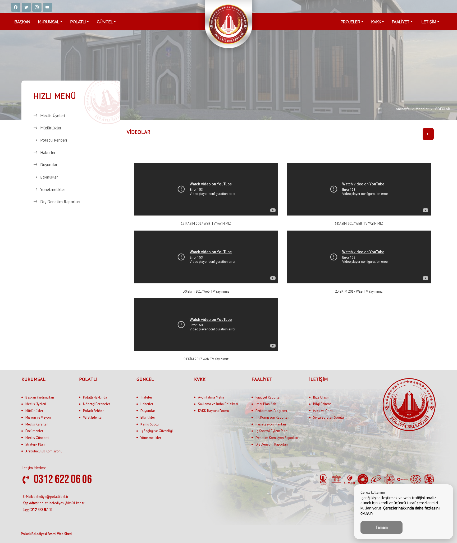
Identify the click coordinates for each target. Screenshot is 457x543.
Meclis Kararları (36, 424)
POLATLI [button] (78, 22)
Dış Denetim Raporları (60, 201)
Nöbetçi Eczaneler (96, 404)
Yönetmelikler (52, 189)
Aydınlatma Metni (211, 397)
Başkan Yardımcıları (39, 397)
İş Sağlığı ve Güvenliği (156, 431)
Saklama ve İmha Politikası (218, 404)
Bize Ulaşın (321, 397)
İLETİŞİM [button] (428, 22)
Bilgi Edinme (322, 404)
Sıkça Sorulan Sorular (329, 417)
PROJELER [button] (350, 22)
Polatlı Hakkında (95, 397)
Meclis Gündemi (37, 438)
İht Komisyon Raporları (272, 417)
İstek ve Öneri (323, 411)
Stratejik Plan (35, 444)
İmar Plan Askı (266, 404)
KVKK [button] (376, 22)
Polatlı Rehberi (53, 140)
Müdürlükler (50, 127)
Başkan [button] (22, 22)
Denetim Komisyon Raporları (276, 438)
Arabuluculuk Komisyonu (43, 451)
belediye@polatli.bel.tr (45, 496)
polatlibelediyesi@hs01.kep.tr (53, 503)
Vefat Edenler (93, 417)
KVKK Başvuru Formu (213, 411)
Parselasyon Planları (270, 424)
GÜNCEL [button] (105, 22)
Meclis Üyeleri (52, 115)
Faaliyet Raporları (268, 397)
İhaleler (146, 397)
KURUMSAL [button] (48, 22)
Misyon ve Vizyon (38, 417)
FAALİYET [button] (400, 22)
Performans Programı (271, 411)
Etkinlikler (49, 177)
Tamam (382, 527)
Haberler (48, 152)
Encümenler (34, 431)
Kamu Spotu (149, 424)
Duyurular (48, 164)
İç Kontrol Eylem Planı (271, 431)
